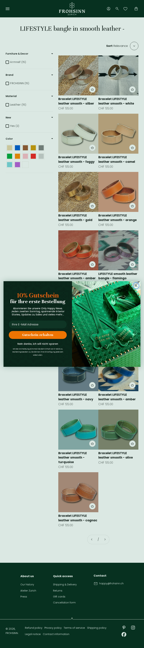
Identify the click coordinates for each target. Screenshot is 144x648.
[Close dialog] (136, 286)
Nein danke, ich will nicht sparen (37, 344)
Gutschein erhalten (37, 335)
